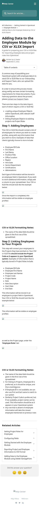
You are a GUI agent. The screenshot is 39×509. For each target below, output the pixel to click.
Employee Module (10, 28)
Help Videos (15, 499)
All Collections (7, 25)
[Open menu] (35, 4)
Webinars (25, 499)
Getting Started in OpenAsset (24, 25)
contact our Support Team (18, 99)
